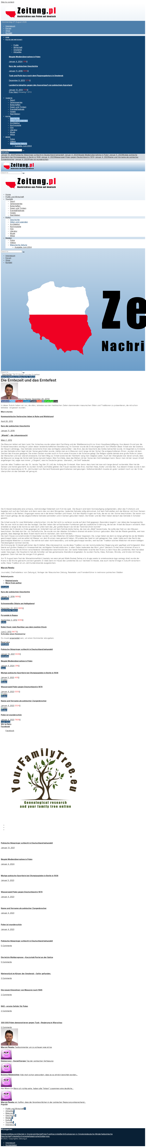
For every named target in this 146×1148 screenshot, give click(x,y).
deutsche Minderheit (95, 1134)
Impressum (10, 1124)
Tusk (49, 1134)
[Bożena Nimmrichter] (6, 1072)
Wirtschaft (17, 47)
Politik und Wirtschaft (14, 1108)
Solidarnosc (44, 1136)
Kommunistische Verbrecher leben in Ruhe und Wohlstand (27, 416)
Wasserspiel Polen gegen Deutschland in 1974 (67, 157)
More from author (13, 583)
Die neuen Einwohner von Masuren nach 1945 (21, 990)
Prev (11, 92)
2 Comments (6, 994)
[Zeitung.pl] (30, 20)
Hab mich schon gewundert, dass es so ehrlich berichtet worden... (49, 1075)
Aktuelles (17, 52)
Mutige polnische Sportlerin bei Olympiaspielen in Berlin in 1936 (29, 673)
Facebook (5, 726)
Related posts (11, 580)
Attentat (38, 1134)
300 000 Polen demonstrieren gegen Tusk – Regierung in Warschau (31, 1022)
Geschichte (7, 374)
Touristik (9, 1122)
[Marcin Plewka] (9, 1045)
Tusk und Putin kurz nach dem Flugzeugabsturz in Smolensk (36, 75)
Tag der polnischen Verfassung (39, 1061)
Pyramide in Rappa (9, 615)
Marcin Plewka (7, 567)
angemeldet (15, 638)
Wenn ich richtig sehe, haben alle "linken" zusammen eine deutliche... (43, 1088)
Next (16, 92)
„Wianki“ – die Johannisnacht (14, 435)
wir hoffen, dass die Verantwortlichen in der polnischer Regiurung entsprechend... (50, 1102)
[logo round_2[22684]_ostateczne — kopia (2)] (45, 821)
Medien (4, 682)
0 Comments (6, 945)
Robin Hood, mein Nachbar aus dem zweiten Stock (24, 627)
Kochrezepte (23, 1136)
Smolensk (5, 1134)
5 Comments (6, 962)
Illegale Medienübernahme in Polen (24, 57)
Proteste (14, 1136)
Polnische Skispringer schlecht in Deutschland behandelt (32, 155)
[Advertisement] (43, 490)
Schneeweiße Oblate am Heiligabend (17, 603)
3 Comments (6, 978)
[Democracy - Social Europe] (6, 1059)
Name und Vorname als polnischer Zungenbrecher (24, 701)
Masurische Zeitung (26, 377)
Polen (44, 1134)
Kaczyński (55, 1134)
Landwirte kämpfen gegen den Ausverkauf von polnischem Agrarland (40, 85)
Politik (16, 45)
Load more (5, 722)
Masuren (14, 377)
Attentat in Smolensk (26, 1134)
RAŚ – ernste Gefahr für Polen (14, 1006)
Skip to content (7, 2)
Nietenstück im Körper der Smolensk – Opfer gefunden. (26, 973)
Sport (3, 668)
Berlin (62, 1134)
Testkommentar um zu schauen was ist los (33, 1047)
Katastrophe (34, 1136)
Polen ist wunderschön (31, 159)
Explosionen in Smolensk (76, 1134)
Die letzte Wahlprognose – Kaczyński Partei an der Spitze (27, 957)
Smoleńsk (17, 50)
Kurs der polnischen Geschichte (23, 66)
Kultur (3, 622)
